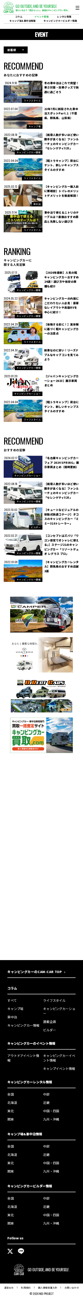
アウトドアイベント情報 (23, 1058)
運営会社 (9, 1287)
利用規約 (26, 1287)
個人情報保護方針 (47, 1287)
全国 (10, 1094)
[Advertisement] (41, 809)
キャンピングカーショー (59, 1011)
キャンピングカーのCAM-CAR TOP (34, 971)
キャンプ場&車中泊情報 (22, 20)
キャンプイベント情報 (59, 1068)
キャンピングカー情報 (23, 1025)
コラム (18, 16)
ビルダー (49, 1030)
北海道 (12, 1102)
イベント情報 (41, 16)
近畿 (46, 1102)
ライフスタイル (54, 1000)
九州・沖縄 (51, 1119)
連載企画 (49, 1021)
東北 (10, 1111)
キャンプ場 (15, 1008)
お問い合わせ (72, 1287)
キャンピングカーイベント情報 (59, 1058)
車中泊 (12, 1017)
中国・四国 (51, 1111)
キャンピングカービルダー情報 (60, 20)
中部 (46, 1094)
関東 (10, 1119)
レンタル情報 (64, 16)
